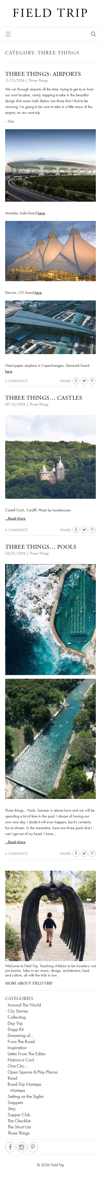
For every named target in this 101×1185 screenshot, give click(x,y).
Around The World (24, 1005)
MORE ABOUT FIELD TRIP (28, 983)
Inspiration (17, 1048)
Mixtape (17, 1090)
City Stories (18, 1011)
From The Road (21, 1042)
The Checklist (19, 1121)
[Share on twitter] (84, 380)
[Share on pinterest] (92, 380)
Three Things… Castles (43, 398)
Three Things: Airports (43, 74)
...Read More (15, 518)
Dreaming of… (21, 1035)
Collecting (17, 1017)
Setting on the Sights (26, 1096)
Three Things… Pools (40, 547)
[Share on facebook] (76, 380)
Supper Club (19, 1115)
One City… (17, 1066)
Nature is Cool (21, 1060)
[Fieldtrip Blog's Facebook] (10, 1147)
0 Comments (16, 381)
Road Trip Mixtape (24, 1084)
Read (12, 1078)
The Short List (19, 1127)
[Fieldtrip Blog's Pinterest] (33, 1147)
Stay (12, 1109)
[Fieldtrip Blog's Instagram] (21, 1147)
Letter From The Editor (27, 1054)
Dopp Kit (16, 1029)
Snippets (15, 1102)
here (41, 213)
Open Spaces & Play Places (33, 1072)
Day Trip (15, 1023)
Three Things (38, 80)
